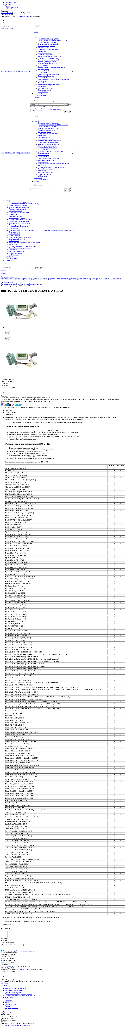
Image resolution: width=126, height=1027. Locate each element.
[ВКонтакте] (2, 405)
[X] (10, 405)
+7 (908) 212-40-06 (24, 16)
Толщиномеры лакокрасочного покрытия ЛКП (53, 79)
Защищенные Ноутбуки (46, 76)
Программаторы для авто (46, 46)
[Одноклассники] (5, 405)
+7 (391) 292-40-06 (7, 13)
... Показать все (43, 65)
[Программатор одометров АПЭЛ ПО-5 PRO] (21, 327)
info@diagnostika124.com (9, 1013)
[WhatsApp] (16, 405)
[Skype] (18, 405)
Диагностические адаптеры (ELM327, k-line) (53, 40)
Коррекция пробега (44, 47)
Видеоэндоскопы (43, 69)
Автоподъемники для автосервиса (49, 56)
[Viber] (13, 405)
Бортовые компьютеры (45, 88)
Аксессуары (42, 81)
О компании (38, 95)
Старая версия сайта (11, 1008)
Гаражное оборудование (46, 54)
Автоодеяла (42, 86)
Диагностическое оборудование (48, 39)
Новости (45, 95)
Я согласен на (19, 951)
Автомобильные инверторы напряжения (51, 83)
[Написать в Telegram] (6, 20)
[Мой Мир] (7, 405)
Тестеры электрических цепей (48, 44)
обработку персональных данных (24, 951)
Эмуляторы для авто (44, 53)
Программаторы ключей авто (48, 49)
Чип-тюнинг (42, 51)
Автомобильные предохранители (49, 85)
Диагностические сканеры (47, 42)
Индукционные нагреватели (47, 63)
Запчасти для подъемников (47, 62)
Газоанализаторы (43, 70)
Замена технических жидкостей (48, 60)
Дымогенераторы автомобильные (49, 74)
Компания (4, 983)
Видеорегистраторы (44, 90)
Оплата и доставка (11, 1004)
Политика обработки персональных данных (15, 1025)
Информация (5, 985)
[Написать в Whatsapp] (6, 22)
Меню (36, 32)
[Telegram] (21, 405)
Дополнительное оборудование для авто (51, 67)
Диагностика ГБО (44, 72)
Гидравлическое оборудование (48, 58)
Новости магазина (9, 960)
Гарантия (8, 1006)
